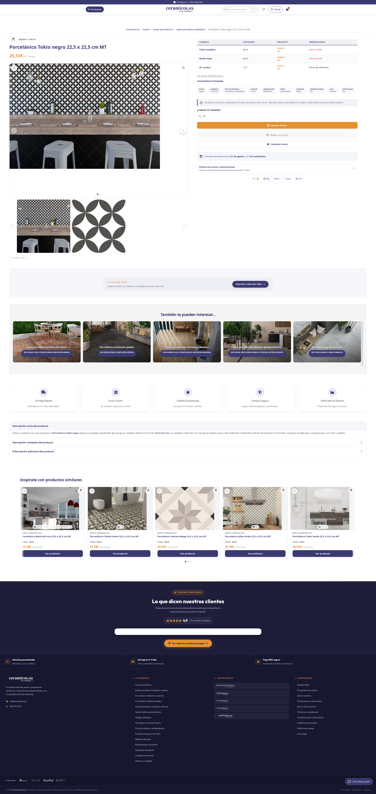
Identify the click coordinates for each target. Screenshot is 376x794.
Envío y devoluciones (306, 706)
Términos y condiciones (307, 712)
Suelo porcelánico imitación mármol (151, 706)
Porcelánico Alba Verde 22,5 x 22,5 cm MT (248, 536)
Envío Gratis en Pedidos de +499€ (189, 2)
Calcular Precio (278, 125)
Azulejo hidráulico (143, 717)
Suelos (146, 29)
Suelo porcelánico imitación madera (151, 690)
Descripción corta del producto (30, 426)
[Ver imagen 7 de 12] (54, 527)
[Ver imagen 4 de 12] (44, 527)
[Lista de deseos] (264, 9)
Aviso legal (302, 733)
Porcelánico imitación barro (148, 723)
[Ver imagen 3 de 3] (326, 527)
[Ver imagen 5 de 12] (47, 527)
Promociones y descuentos (309, 701)
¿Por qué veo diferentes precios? (210, 76)
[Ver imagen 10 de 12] (64, 527)
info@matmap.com (18, 701)
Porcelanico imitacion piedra (148, 701)
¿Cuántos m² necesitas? (209, 110)
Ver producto (52, 553)
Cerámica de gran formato (147, 733)
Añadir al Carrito (279, 135)
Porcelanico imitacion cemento (149, 695)
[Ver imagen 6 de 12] (51, 527)
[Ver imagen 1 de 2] (118, 527)
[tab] (97, 194)
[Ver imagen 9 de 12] (60, 527)
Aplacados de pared (144, 750)
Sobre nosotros (304, 695)
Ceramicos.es (132, 29)
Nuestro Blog (303, 685)
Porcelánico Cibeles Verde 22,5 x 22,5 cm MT (114, 536)
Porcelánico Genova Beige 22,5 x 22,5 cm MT (181, 536)
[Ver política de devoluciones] (353, 168)
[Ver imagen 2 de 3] (322, 527)
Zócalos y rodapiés (143, 761)
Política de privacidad (307, 723)
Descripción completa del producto (32, 442)
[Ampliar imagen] (183, 68)
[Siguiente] (183, 131)
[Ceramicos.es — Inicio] (21, 681)
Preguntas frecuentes (307, 690)
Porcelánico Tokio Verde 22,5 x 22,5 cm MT (316, 536)
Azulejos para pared (144, 755)
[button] (277, 168)
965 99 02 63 (16, 706)
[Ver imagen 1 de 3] (319, 527)
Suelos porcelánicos (163, 29)
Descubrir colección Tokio (249, 284)
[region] (52, 508)
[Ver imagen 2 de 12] (38, 527)
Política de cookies (305, 728)
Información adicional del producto (33, 451)
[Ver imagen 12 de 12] (70, 527)
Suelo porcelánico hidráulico (190, 29)
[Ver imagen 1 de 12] (34, 527)
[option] (43, 226)
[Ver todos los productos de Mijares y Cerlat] (81, 491)
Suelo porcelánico (143, 685)
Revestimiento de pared (146, 744)
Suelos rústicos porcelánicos (148, 712)
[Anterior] (14, 131)
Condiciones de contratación (310, 717)
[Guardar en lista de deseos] (14, 68)
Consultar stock (279, 144)
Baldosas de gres (143, 739)
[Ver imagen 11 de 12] (67, 527)
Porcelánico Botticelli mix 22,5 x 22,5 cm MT (46, 536)
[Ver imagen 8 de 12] (57, 527)
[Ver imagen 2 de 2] (121, 527)
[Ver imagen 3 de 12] (41, 527)
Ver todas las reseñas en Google (188, 643)
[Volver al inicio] (180, 9)
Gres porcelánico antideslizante (149, 728)
